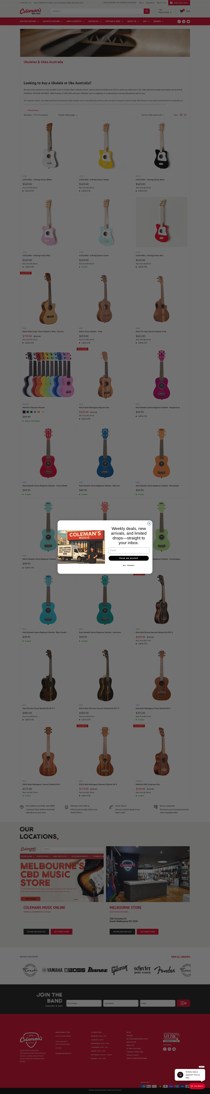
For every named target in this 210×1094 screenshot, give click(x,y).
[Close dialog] (149, 523)
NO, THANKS (129, 565)
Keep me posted (128, 558)
